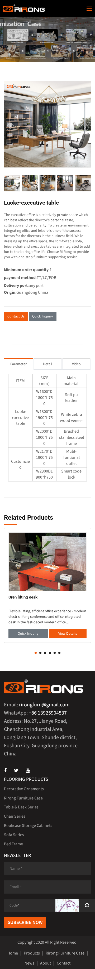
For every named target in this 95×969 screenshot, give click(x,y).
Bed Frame (13, 844)
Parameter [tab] (18, 364)
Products (32, 953)
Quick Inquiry (42, 316)
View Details (67, 633)
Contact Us (16, 316)
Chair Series (14, 816)
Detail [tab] (47, 364)
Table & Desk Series (21, 807)
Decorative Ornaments (24, 789)
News (29, 963)
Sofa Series (14, 835)
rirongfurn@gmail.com (44, 704)
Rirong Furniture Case (23, 798)
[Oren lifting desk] (47, 561)
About (45, 963)
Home (12, 953)
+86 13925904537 (48, 713)
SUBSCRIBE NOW (25, 922)
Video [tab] (76, 364)
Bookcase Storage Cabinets (28, 825)
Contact (63, 963)
